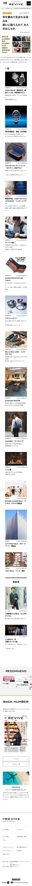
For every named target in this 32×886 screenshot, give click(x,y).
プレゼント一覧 (16, 764)
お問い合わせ (6, 854)
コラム (4, 840)
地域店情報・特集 (8, 8)
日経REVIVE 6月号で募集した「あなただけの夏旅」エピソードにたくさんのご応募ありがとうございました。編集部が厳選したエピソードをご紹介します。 (16, 793)
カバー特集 (6, 836)
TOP (2, 8)
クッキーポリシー (7, 850)
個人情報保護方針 (21, 847)
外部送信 (19, 850)
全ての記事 (6, 829)
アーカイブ (16, 759)
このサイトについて (8, 847)
